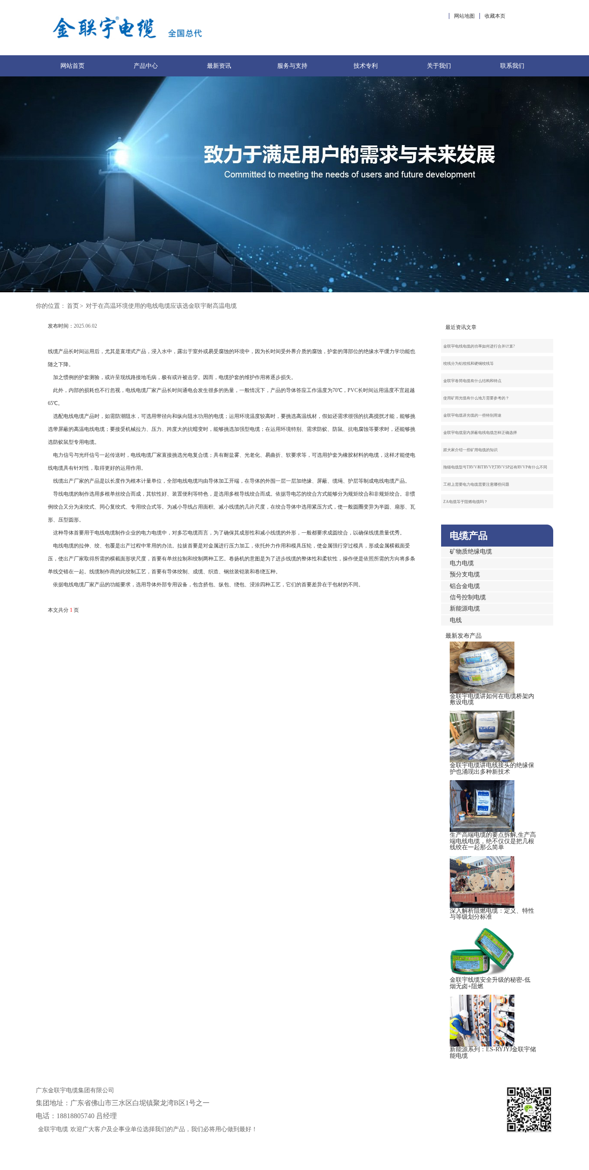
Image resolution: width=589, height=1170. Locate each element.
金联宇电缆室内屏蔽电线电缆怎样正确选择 (480, 432)
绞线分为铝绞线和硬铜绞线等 (468, 363)
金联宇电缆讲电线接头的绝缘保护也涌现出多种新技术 (492, 768)
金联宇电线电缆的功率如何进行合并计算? (479, 346)
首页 (73, 306)
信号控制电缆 (468, 597)
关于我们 (439, 66)
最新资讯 (219, 66)
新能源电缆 (465, 608)
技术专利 (366, 66)
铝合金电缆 (465, 586)
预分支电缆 (465, 574)
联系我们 (512, 66)
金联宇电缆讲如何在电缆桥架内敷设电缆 (492, 699)
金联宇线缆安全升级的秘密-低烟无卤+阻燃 (490, 983)
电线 (456, 620)
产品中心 (146, 66)
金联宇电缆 (53, 1129)
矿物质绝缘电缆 (471, 551)
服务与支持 (292, 66)
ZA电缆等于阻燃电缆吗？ (465, 502)
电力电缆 (462, 563)
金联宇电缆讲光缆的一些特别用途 (472, 415)
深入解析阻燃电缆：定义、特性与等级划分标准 (492, 914)
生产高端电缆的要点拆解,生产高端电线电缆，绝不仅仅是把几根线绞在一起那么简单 (493, 841)
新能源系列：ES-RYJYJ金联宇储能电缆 (493, 1052)
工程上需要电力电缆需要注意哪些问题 (476, 484)
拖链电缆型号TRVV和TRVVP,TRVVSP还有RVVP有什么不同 (495, 467)
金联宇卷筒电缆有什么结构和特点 (472, 381)
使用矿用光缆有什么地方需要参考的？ (476, 398)
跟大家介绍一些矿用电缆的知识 (470, 450)
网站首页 (72, 66)
